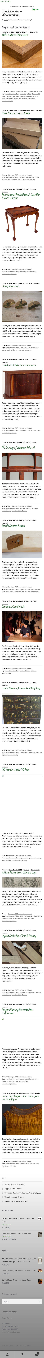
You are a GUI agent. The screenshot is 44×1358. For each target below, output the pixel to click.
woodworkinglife (7, 101)
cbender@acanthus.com (28, 6)
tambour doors (25, 430)
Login (2, 1)
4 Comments (35, 283)
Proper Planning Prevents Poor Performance (17, 1011)
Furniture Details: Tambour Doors (19, 365)
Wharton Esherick (31, 508)
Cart (33, 1352)
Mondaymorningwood (27, 1163)
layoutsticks (24, 858)
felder (29, 94)
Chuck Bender (25, 347)
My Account (7, 1354)
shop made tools (7, 591)
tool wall (22, 98)
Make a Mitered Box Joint (15, 35)
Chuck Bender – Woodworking (12, 13)
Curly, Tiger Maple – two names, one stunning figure (20, 1097)
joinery (4, 96)
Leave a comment (36, 110)
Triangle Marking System (14, 1197)
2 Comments (35, 870)
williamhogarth (18, 918)
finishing (23, 271)
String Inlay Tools (10, 286)
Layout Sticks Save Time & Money (19, 936)
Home (6, 20)
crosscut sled (12, 179)
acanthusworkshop (12, 94)
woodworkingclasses (9, 274)
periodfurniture (7, 918)
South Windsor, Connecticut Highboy (21, 688)
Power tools (38, 91)
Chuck (24, 32)
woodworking (30, 98)
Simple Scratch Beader (13, 526)
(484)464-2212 (15, 6)
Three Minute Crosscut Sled (16, 113)
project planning (35, 858)
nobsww (33, 671)
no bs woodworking (27, 96)
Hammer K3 (36, 94)
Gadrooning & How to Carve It (16, 1201)
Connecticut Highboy (27, 752)
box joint (23, 94)
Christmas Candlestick (13, 607)
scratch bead (35, 589)
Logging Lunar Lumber (13, 1189)
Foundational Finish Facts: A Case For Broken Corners (21, 196)
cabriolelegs (37, 916)
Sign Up (7, 1)
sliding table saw (12, 98)
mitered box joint (13, 96)
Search (22, 1354)
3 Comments (33, 32)
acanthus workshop (12, 177)
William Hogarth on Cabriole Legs (19, 872)
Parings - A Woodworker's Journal (21, 91)
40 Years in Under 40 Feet (15, 770)
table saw (21, 179)
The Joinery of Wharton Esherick (18, 448)
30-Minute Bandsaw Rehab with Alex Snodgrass (23, 1193)
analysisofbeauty (26, 916)
